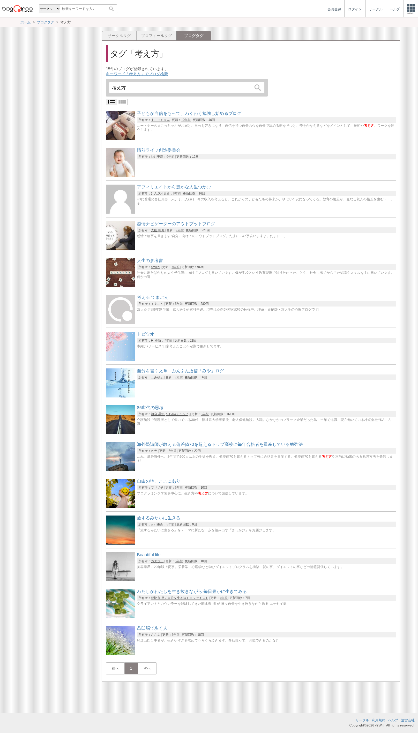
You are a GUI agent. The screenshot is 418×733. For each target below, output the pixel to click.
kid (153, 156)
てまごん (157, 304)
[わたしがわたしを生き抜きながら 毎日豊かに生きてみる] (120, 617)
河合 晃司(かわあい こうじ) (170, 414)
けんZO (156, 193)
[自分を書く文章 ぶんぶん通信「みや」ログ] (120, 396)
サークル (362, 720)
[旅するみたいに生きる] (120, 543)
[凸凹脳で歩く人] (120, 653)
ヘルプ (393, 720)
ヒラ (154, 451)
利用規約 (378, 720)
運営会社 (408, 720)
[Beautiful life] (120, 580)
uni (153, 524)
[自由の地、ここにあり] (120, 506)
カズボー (157, 561)
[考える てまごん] (120, 323)
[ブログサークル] (17, 8)
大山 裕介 (157, 230)
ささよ (155, 634)
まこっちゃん (160, 120)
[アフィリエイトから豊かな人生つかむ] (120, 212)
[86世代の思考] (120, 433)
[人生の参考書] (120, 286)
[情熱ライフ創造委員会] (120, 175)
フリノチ (157, 487)
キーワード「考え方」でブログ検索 (137, 74)
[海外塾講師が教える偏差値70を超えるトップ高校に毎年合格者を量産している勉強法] (120, 470)
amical (155, 267)
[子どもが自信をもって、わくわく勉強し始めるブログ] (120, 139)
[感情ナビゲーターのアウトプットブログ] (120, 249)
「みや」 (157, 377)
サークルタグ (119, 36)
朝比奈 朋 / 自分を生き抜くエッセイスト (179, 598)
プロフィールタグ (156, 36)
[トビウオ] (120, 359)
